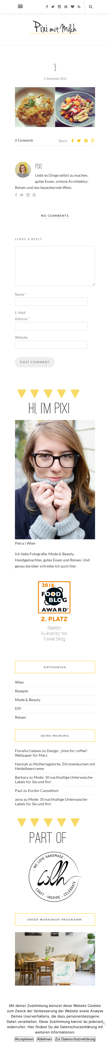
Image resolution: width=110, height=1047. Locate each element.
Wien (19, 682)
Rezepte (21, 691)
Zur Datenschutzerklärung (75, 1039)
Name (20, 294)
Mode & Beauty (27, 699)
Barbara (21, 777)
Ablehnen (44, 1039)
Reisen (20, 717)
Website (21, 337)
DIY (18, 708)
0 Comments (24, 140)
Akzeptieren (24, 1039)
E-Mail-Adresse (22, 316)
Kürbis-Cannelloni (43, 790)
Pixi (38, 166)
